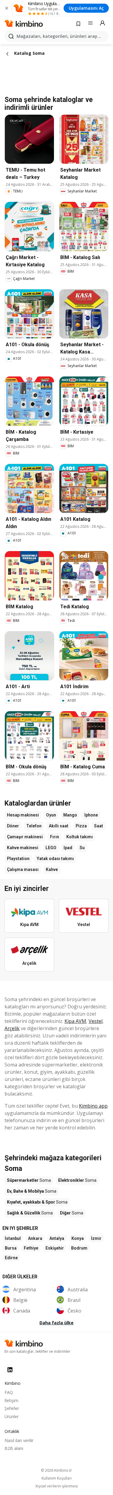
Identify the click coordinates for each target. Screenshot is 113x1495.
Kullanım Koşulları (57, 1478)
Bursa (11, 1248)
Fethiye (31, 1248)
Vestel (95, 1021)
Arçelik (12, 1028)
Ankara (35, 1238)
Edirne (11, 1257)
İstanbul (13, 1238)
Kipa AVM (75, 1021)
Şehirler (12, 1408)
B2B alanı (14, 1448)
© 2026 (56, 1470)
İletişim (11, 1400)
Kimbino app (93, 1105)
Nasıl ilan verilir (19, 1440)
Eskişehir (55, 1248)
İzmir (96, 1238)
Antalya (56, 1238)
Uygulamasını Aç (86, 8)
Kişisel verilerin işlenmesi (57, 1486)
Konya (77, 1238)
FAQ (9, 1392)
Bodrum (79, 1248)
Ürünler (12, 1416)
